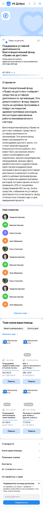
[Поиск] (29, 3)
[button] (21, 444)
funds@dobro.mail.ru (14, 469)
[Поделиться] (38, 40)
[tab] (13, 328)
